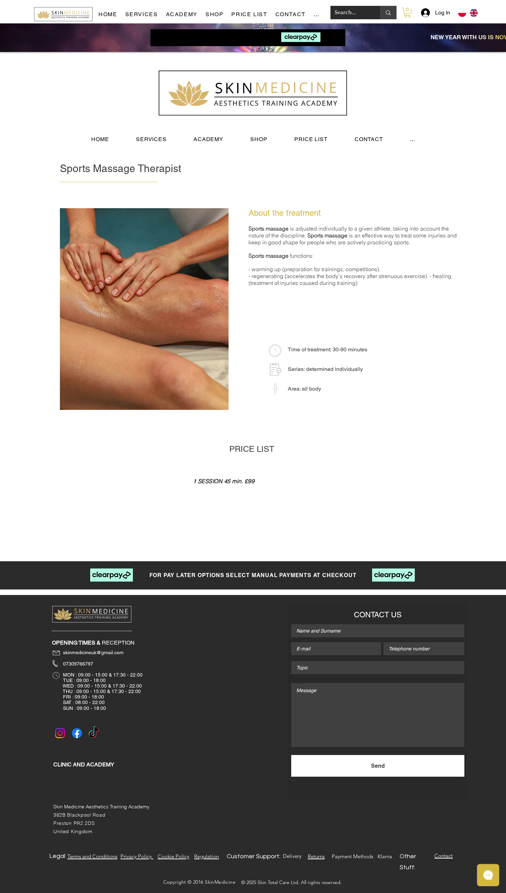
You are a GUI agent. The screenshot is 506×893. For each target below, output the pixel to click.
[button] (319, 14)
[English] (473, 12)
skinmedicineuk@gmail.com (88, 652)
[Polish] (462, 12)
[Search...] (388, 12)
